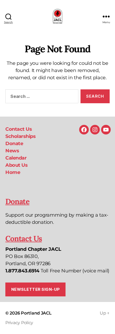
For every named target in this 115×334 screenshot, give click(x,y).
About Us (16, 165)
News (12, 151)
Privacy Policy (19, 322)
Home (12, 172)
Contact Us (18, 129)
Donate (14, 143)
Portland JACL (36, 313)
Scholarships (20, 136)
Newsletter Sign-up (35, 289)
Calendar (15, 158)
